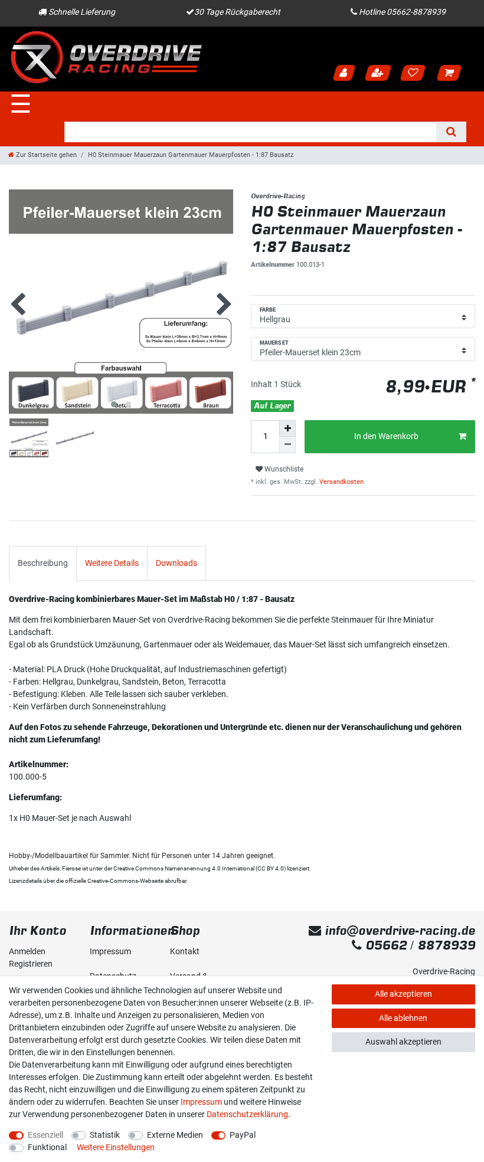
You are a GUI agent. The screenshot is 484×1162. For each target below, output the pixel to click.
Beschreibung (43, 563)
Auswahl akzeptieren (403, 1041)
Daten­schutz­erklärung (247, 1114)
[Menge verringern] (287, 445)
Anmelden (345, 74)
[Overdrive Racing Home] (106, 57)
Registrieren (379, 74)
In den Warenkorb (386, 436)
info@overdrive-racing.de (398, 930)
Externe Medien (175, 1135)
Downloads (176, 563)
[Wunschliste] (415, 74)
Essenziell (45, 1135)
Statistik (105, 1135)
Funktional (47, 1147)
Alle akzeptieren (403, 994)
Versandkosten (341, 482)
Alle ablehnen (403, 1018)
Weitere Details (112, 563)
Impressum (110, 951)
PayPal (243, 1135)
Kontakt (185, 951)
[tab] (43, 563)
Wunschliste (283, 469)
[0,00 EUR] (451, 74)
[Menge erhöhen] (287, 428)
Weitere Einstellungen (116, 1147)
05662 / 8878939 (418, 945)
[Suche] (451, 132)
